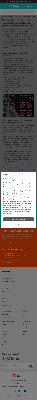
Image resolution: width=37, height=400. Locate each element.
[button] (18, 219)
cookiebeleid (7, 213)
